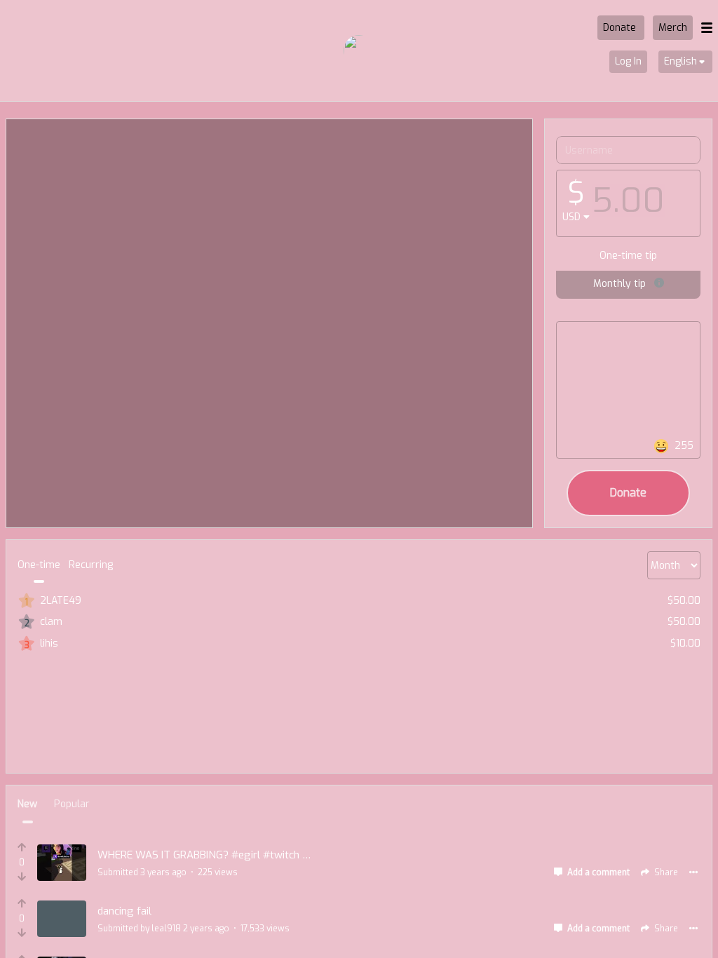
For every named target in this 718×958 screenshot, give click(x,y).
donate (628, 492)
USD (571, 217)
